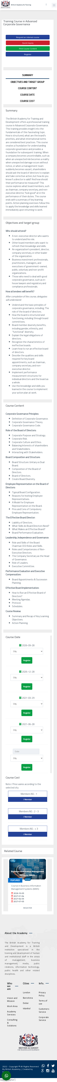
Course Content (27, 88)
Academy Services (11, 1013)
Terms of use (43, 1002)
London (26, 992)
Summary (27, 75)
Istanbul (27, 1008)
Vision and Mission (12, 999)
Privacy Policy (42, 994)
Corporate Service (44, 1018)
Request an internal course (27, 37)
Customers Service (44, 1010)
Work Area (12, 1006)
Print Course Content (28, 48)
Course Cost (27, 101)
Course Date (27, 94)
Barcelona (28, 998)
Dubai (26, 1003)
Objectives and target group (27, 82)
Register (27, 54)
